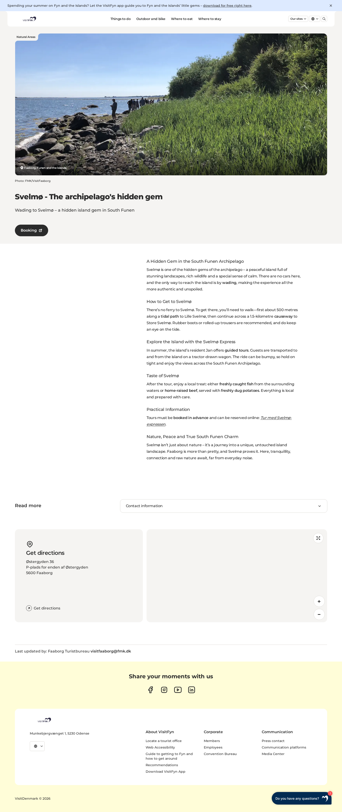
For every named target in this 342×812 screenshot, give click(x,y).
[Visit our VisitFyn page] (150, 690)
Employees (213, 747)
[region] (237, 575)
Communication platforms (284, 747)
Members (212, 741)
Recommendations (162, 765)
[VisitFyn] (44, 720)
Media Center (273, 754)
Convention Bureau (220, 754)
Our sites (296, 18)
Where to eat (182, 19)
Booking (29, 230)
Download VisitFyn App (165, 771)
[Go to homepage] (29, 19)
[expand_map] (318, 538)
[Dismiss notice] (331, 5)
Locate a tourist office (164, 741)
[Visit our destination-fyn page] (192, 690)
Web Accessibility (160, 747)
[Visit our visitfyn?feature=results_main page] (178, 690)
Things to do (121, 19)
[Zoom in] (319, 601)
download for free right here (227, 5)
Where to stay (209, 19)
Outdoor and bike (150, 19)
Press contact (273, 741)
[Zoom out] (319, 614)
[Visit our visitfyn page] (164, 690)
